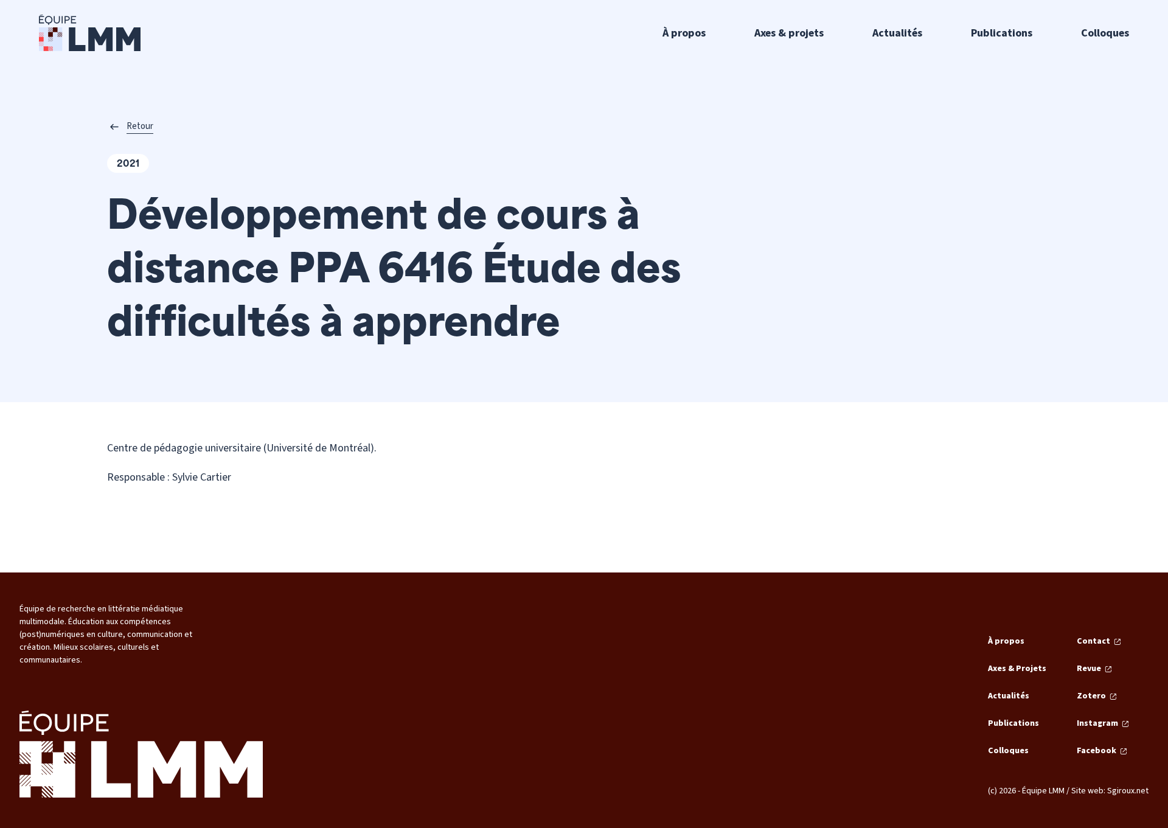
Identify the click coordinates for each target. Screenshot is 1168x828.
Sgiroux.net (1128, 791)
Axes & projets (789, 33)
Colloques (1105, 33)
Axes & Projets (1017, 669)
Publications (1001, 33)
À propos (684, 33)
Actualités (897, 33)
